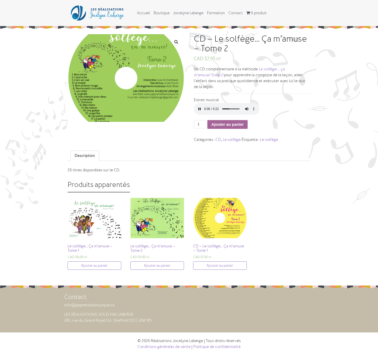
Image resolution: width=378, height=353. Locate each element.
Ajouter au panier (227, 124)
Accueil (143, 13)
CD (218, 139)
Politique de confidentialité (217, 346)
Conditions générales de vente (164, 346)
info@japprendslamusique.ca (89, 305)
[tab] (84, 156)
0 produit (258, 13)
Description (85, 155)
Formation (216, 13)
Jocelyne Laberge (188, 13)
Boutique (162, 13)
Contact (235, 13)
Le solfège (232, 139)
